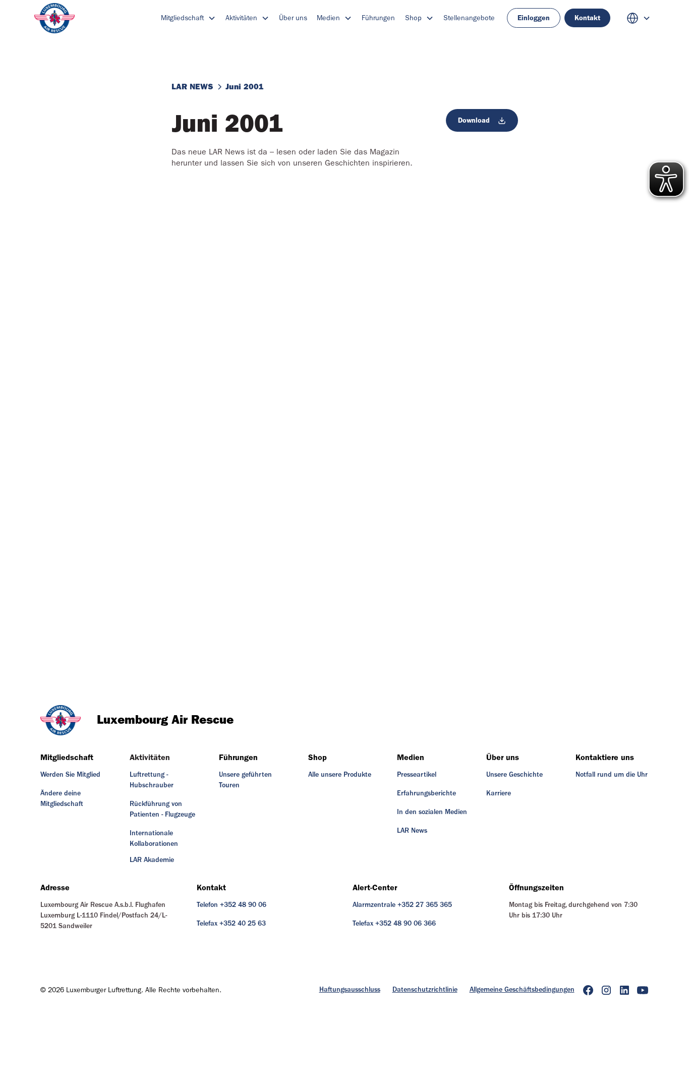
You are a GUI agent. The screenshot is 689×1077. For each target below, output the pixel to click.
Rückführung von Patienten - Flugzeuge (162, 809)
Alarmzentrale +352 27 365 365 (402, 905)
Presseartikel (416, 775)
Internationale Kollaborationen (154, 838)
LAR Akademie (152, 860)
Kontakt (587, 18)
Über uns (293, 18)
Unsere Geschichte (514, 775)
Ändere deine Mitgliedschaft (61, 798)
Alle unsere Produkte (339, 775)
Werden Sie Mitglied (70, 775)
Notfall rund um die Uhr (612, 775)
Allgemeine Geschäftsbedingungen (522, 990)
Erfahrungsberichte (426, 793)
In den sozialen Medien (432, 812)
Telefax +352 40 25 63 (231, 924)
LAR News (412, 831)
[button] (188, 18)
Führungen (378, 18)
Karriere (498, 793)
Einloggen (534, 18)
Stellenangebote (469, 18)
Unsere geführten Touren (245, 780)
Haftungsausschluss (349, 990)
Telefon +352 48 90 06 (231, 905)
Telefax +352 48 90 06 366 (394, 924)
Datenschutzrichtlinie (424, 990)
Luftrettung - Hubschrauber (152, 780)
